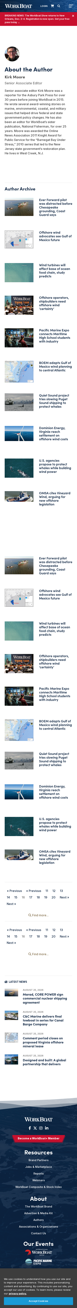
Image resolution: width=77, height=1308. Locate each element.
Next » (64, 897)
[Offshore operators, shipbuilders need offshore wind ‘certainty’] (19, 305)
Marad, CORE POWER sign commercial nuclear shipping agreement (45, 998)
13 (61, 891)
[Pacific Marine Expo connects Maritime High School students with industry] (19, 337)
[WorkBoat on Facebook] (30, 1128)
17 (30, 897)
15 (15, 897)
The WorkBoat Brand (38, 1206)
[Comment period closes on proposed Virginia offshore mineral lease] (11, 1037)
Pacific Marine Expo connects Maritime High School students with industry (54, 335)
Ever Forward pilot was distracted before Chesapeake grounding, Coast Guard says (55, 207)
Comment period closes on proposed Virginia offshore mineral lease (43, 1042)
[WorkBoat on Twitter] (35, 1128)
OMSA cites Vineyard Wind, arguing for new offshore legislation (54, 498)
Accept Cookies (38, 1300)
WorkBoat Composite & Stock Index (38, 1186)
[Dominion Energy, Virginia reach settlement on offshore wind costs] (19, 433)
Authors (38, 1219)
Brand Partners (39, 1160)
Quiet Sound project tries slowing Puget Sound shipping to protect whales (54, 401)
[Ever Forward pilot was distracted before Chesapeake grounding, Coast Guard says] (19, 207)
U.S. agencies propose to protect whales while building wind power (55, 466)
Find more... (40, 915)
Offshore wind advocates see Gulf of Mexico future (55, 236)
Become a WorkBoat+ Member (38, 1138)
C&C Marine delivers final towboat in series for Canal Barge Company (43, 1020)
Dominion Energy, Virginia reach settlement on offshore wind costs (53, 433)
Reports (38, 1173)
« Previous (14, 891)
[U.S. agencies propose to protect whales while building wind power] (19, 468)
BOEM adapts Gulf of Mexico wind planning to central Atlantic (55, 366)
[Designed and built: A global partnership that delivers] (11, 1059)
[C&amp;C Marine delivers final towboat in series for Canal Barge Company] (11, 1015)
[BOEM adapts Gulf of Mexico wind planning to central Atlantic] (19, 372)
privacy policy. (18, 1293)
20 (54, 897)
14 (8, 897)
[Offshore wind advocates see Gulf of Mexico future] (19, 239)
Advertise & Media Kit (38, 1213)
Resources (38, 1152)
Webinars (38, 1180)
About (38, 1198)
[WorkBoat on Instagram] (41, 1128)
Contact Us (38, 1233)
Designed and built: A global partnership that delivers (44, 1062)
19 (45, 897)
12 (54, 891)
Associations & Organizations (38, 1226)
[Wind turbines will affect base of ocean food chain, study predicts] (19, 272)
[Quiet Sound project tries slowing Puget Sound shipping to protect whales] (19, 402)
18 (38, 897)
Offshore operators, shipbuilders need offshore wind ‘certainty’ (54, 303)
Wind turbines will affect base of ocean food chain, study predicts (54, 270)
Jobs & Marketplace (38, 1166)
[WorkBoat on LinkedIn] (46, 1128)
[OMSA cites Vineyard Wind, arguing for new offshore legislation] (19, 496)
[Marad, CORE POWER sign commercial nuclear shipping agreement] (11, 992)
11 (46, 891)
